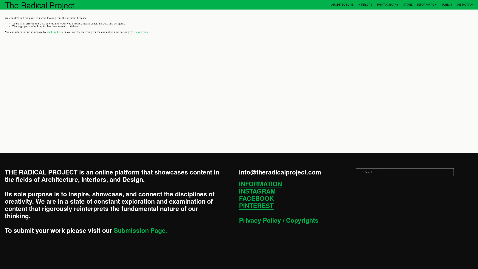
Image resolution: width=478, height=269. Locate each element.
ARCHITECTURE (342, 4)
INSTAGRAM (465, 4)
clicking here (54, 31)
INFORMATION (427, 4)
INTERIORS (365, 4)
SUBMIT (446, 4)
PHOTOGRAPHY (387, 4)
